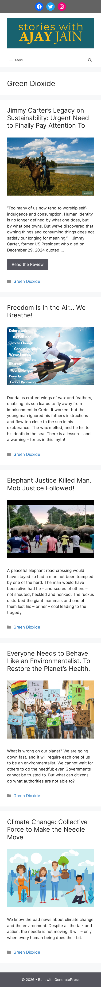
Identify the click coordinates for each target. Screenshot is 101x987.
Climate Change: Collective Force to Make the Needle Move (47, 829)
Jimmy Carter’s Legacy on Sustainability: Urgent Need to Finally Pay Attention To (48, 118)
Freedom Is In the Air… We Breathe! (46, 311)
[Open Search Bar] (89, 60)
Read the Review (28, 264)
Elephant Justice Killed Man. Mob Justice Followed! (49, 484)
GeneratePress (67, 979)
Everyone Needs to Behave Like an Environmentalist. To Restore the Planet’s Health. (48, 660)
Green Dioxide (26, 281)
